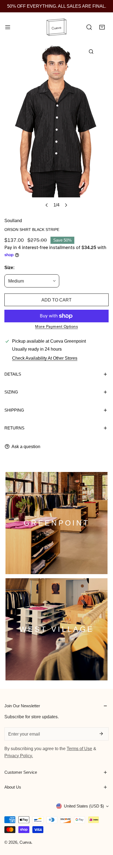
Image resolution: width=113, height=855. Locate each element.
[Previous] (47, 205)
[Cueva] (56, 27)
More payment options (56, 326)
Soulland (13, 220)
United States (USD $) (84, 806)
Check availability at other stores (44, 358)
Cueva (25, 842)
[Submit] (101, 733)
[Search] (89, 27)
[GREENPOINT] (56, 523)
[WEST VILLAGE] (56, 629)
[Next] (66, 205)
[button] (102, 27)
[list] (56, 127)
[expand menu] (7, 27)
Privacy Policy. (18, 755)
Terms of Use (79, 748)
